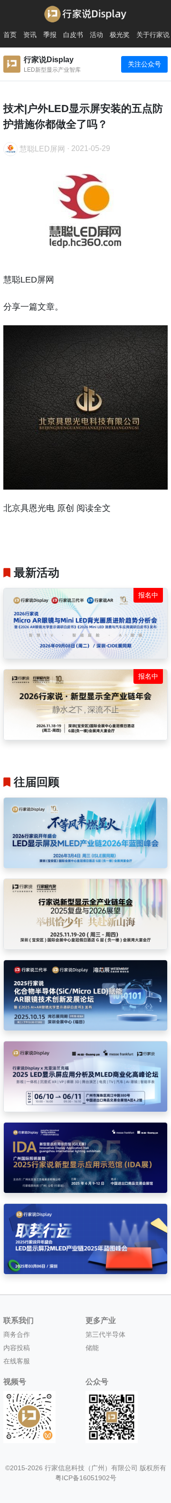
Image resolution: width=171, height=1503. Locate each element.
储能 (92, 1348)
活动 (96, 34)
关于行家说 (153, 34)
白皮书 (73, 34)
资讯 (30, 34)
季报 (50, 34)
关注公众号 (144, 64)
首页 (10, 34)
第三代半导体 (105, 1334)
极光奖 (120, 34)
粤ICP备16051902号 (85, 1478)
